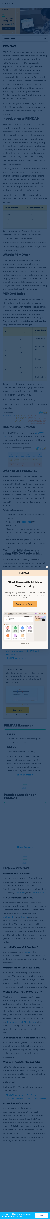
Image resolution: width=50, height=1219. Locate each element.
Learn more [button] (18, 1216)
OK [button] (41, 1215)
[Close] (47, 567)
